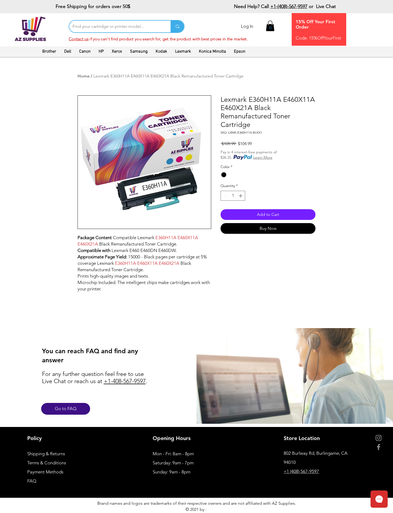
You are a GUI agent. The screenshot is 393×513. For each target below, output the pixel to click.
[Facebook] (379, 447)
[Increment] (241, 195)
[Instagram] (379, 438)
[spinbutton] (233, 195)
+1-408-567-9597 (125, 381)
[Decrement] (224, 195)
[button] (270, 26)
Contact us (78, 38)
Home (84, 76)
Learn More (262, 157)
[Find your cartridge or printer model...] (177, 26)
